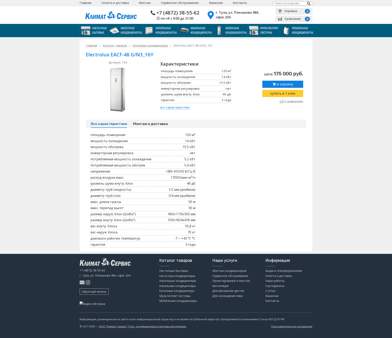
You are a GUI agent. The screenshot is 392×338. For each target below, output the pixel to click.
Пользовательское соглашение (291, 326)
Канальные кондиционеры (201, 30)
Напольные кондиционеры (166, 30)
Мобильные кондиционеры (302, 30)
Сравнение (296, 19)
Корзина (296, 11)
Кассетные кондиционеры (131, 30)
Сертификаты (274, 286)
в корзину (284, 84)
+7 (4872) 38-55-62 (177, 12)
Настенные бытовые (99, 30)
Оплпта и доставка (278, 276)
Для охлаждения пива (227, 296)
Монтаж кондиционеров (229, 271)
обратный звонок (94, 291)
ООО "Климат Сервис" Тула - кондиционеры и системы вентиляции (142, 326)
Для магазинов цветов (228, 291)
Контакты (240, 3)
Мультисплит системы (269, 30)
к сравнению (294, 101)
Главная (85, 3)
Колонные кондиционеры (236, 30)
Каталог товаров (115, 45)
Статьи (270, 291)
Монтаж (145, 3)
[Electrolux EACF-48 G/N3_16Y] (118, 89)
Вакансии (216, 3)
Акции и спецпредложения (283, 271)
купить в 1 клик (282, 93)
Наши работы (274, 281)
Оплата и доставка (115, 3)
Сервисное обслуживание (180, 3)
